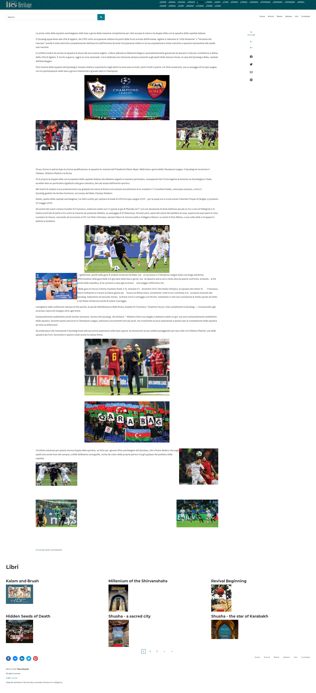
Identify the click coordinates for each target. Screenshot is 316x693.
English (163, 2)
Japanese (254, 2)
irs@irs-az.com (11, 678)
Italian (200, 2)
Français (182, 2)
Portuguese (265, 2)
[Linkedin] (22, 658)
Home (262, 16)
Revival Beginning (229, 581)
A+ (251, 47)
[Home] (19, 4)
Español (235, 2)
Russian (172, 2)
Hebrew (173, 6)
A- (251, 41)
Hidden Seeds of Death (28, 616)
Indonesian (278, 2)
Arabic (217, 2)
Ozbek (218, 6)
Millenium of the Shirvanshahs (138, 581)
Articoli (271, 16)
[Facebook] (8, 658)
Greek (181, 6)
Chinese (244, 2)
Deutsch (191, 2)
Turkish (209, 2)
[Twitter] (28, 658)
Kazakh (163, 6)
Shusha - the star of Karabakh (239, 616)
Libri (296, 16)
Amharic (301, 2)
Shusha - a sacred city (130, 616)
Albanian (190, 6)
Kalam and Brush (22, 581)
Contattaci (305, 16)
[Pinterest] (35, 658)
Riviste (279, 16)
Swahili (209, 6)
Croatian (200, 6)
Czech (226, 2)
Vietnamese (290, 2)
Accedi (38, 550)
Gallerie (288, 16)
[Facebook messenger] (15, 658)
